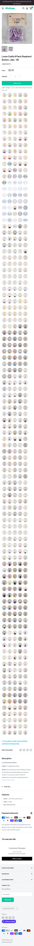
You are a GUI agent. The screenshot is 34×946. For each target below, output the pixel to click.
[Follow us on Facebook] (3, 917)
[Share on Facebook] (20, 750)
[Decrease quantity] (10, 76)
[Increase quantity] (20, 76)
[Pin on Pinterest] (24, 750)
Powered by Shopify (7, 942)
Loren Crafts (6, 64)
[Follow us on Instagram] (6, 917)
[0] (31, 8)
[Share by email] (31, 750)
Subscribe (8, 900)
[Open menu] (3, 8)
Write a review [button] (17, 858)
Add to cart (17, 83)
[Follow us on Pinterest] (10, 917)
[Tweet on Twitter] (27, 750)
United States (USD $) (8, 908)
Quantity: (4, 76)
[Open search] (23, 8)
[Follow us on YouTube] (13, 917)
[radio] (4, 95)
